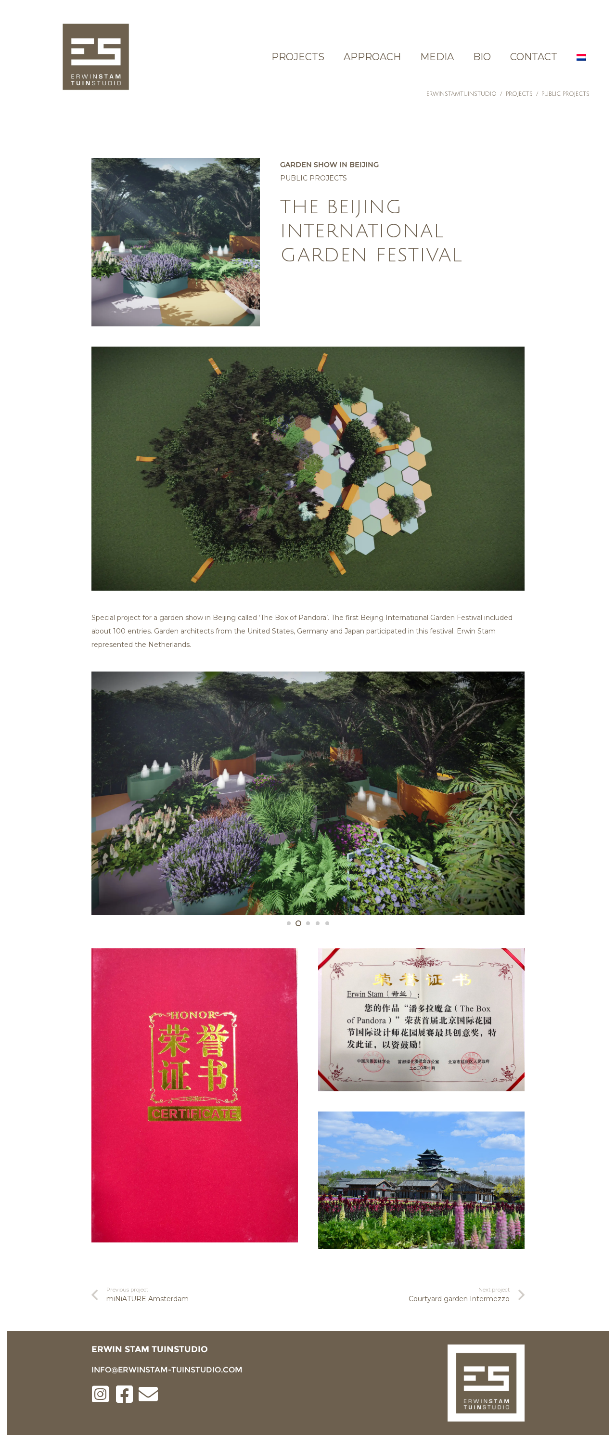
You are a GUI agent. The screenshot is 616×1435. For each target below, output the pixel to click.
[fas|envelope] (148, 1395)
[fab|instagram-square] (100, 1395)
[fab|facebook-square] (124, 1395)
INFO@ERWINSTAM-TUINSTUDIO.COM (167, 1369)
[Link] (95, 56)
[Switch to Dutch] (583, 57)
